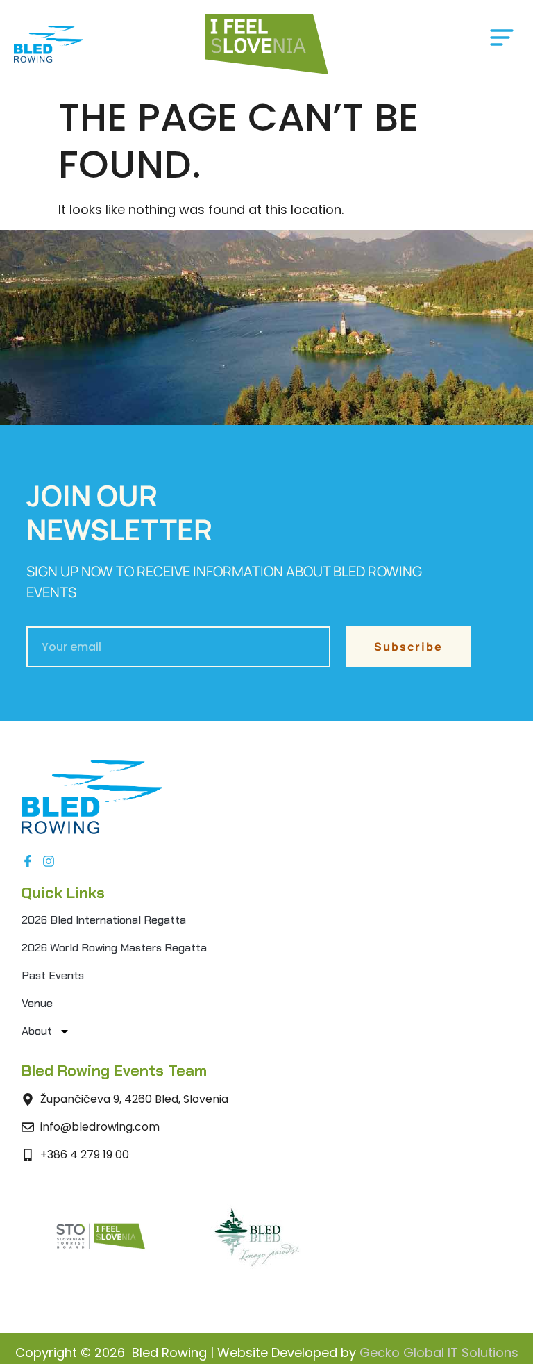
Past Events (53, 975)
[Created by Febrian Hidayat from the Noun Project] (501, 41)
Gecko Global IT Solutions (438, 1352)
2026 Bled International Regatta (104, 920)
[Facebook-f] (28, 861)
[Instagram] (48, 861)
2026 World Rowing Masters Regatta (114, 947)
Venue (37, 1003)
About (37, 1031)
